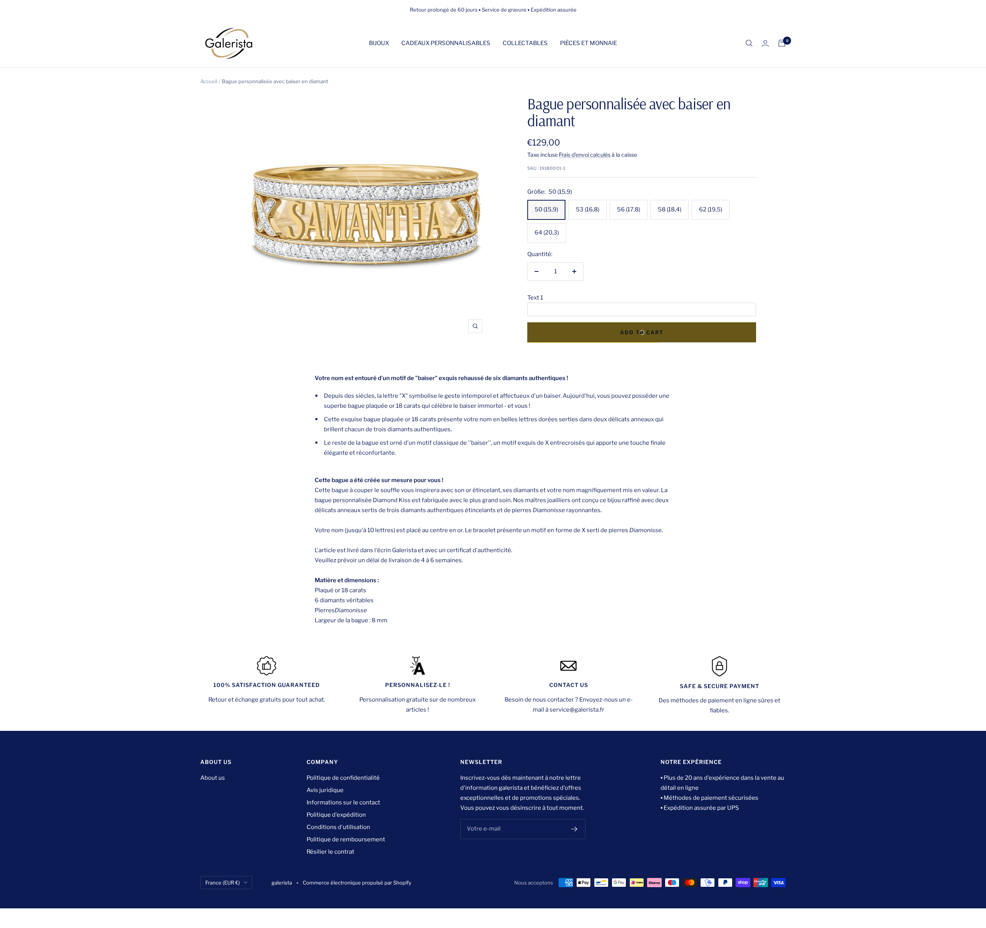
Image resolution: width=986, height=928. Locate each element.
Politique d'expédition (336, 814)
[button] (641, 298)
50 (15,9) (546, 209)
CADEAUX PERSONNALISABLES (445, 43)
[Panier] (782, 43)
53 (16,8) (587, 209)
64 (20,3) (547, 232)
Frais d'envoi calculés (584, 154)
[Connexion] (765, 43)
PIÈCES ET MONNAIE (588, 43)
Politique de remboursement (346, 839)
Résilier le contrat (330, 851)
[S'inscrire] (574, 829)
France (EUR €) (222, 882)
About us (212, 777)
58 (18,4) (669, 209)
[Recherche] (749, 43)
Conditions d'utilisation (338, 827)
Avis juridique (325, 790)
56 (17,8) (628, 209)
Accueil (208, 81)
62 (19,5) (710, 209)
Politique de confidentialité (343, 777)
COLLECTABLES (525, 43)
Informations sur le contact (343, 802)
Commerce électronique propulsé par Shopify (357, 882)
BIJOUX (379, 43)
